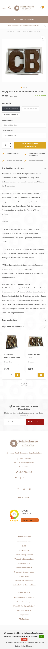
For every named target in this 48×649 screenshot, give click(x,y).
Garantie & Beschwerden (24, 572)
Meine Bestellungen (24, 602)
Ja (41, 636)
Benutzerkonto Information (24, 598)
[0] (41, 8)
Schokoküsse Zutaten (24, 568)
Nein (24, 640)
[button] (21, 87)
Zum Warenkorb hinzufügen (30, 145)
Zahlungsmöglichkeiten (24, 555)
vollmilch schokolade (11, 109)
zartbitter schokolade (11, 115)
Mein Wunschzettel (24, 611)
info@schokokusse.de (25, 478)
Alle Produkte (24, 619)
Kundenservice (24, 563)
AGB (24, 546)
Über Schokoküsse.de (24, 542)
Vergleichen (24, 615)
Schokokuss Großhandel (24, 581)
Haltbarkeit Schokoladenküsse (24, 585)
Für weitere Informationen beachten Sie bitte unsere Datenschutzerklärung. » (24, 644)
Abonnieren (36, 422)
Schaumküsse (24, 576)
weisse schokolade (30, 109)
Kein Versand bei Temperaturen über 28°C (24, 26)
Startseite (10, 31)
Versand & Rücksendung (24, 559)
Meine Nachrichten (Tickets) (24, 606)
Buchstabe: (7, 121)
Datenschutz (24, 550)
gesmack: (6, 103)
